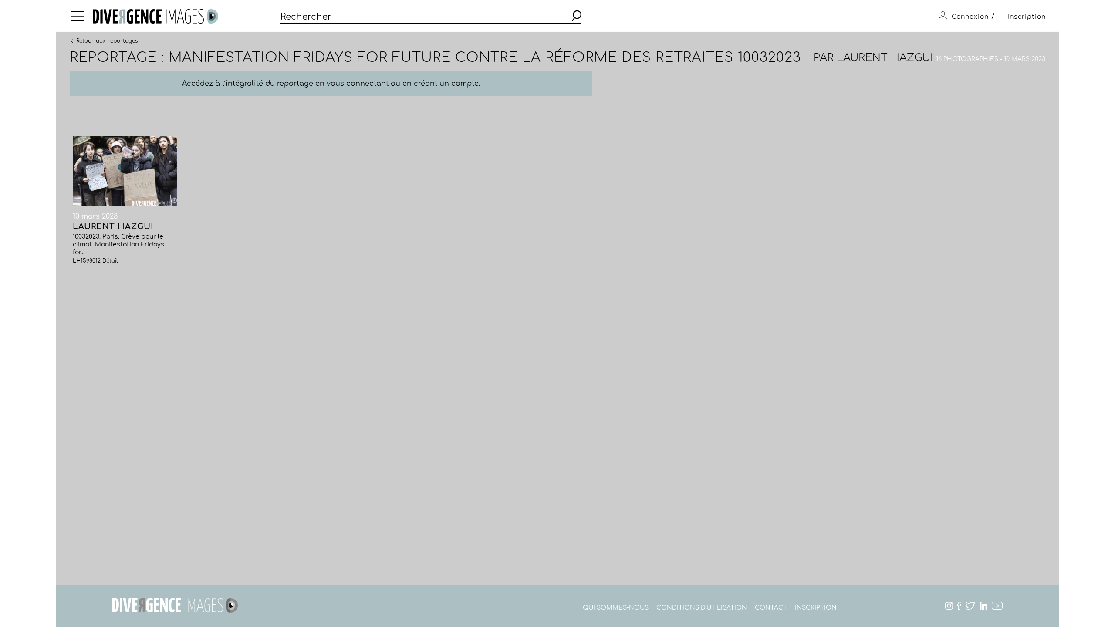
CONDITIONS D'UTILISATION (701, 607)
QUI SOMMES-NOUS (616, 607)
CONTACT (771, 607)
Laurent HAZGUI (885, 58)
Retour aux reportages (107, 40)
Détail (110, 261)
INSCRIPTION (816, 607)
